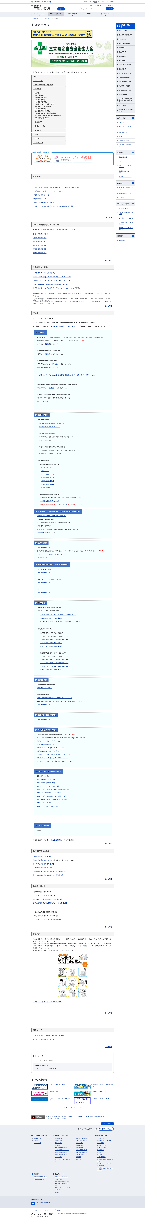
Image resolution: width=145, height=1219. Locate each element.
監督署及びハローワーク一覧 (62, 1187)
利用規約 (57, 1210)
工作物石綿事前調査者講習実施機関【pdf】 (48, 875)
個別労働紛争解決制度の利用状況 (105, 1160)
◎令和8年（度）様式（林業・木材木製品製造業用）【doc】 (55, 761)
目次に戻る (108, 217)
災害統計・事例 (101, 1145)
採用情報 (120, 236)
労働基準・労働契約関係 (125, 35)
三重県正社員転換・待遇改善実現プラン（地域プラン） (126, 100)
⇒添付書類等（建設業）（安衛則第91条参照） (54, 663)
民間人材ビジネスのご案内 (126, 218)
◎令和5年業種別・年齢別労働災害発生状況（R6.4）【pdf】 (53, 284)
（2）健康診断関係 (40, 97)
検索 (110, 9)
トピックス (37, 1140)
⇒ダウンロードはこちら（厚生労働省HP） (47, 1002)
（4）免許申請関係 (40, 102)
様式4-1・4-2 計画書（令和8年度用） (48, 786)
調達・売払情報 (123, 132)
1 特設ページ (38, 81)
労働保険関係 (122, 47)
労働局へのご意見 (106, 1129)
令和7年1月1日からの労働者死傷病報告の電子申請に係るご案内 (64, 375)
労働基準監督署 (123, 157)
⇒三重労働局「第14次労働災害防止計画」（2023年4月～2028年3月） (57, 187)
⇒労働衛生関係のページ (41, 199)
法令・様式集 (122, 105)
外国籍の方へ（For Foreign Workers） (126, 223)
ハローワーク (122, 161)
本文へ (92, 5)
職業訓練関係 (122, 69)
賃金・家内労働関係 (124, 43)
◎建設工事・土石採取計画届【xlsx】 (51, 646)
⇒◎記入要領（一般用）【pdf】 (46, 744)
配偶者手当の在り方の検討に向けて (126, 228)
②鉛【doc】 (45, 471)
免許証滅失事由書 (42, 557)
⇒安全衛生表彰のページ (41, 195)
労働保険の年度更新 (124, 140)
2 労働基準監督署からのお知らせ (43, 85)
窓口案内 (36, 1174)
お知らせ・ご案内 (123, 204)
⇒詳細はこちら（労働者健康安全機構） (48, 919)
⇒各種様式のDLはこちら (44, 547)
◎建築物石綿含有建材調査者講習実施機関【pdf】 (50, 871)
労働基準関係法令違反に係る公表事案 (105, 1169)
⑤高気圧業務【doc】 (47, 481)
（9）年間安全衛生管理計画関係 (45, 113)
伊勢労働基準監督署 (39, 245)
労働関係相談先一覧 (39, 1179)
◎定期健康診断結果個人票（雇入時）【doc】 (53, 423)
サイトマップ (110, 5)
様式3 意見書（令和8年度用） (46, 783)
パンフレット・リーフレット (126, 127)
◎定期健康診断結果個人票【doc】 (49, 427)
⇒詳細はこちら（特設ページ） (45, 895)
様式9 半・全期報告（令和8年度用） (48, 806)
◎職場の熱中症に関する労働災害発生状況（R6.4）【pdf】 (53, 280)
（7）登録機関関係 (40, 109)
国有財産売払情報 (123, 208)
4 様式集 (36, 93)
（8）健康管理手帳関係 (42, 111)
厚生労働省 (111, 1)
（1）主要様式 (39, 95)
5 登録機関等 (38, 122)
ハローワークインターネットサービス (126, 166)
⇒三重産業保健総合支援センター (44, 1039)
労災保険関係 (122, 52)
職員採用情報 (122, 240)
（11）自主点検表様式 (41, 118)
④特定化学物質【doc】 (48, 477)
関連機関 (120, 153)
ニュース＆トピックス (40, 1135)
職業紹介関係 (122, 60)
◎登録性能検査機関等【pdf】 (43, 868)
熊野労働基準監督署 (39, 253)
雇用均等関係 (100, 1165)
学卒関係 (99, 1154)
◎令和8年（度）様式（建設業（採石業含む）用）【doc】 (54, 754)
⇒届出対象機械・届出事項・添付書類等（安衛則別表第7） (58, 615)
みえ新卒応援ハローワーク (126, 73)
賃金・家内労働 (101, 1147)
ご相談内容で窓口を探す (40, 1177)
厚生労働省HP (56, 840)
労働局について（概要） (61, 1177)
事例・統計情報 (102, 1135)
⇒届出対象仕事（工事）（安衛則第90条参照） (54, 659)
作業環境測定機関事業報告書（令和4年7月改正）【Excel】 (54, 698)
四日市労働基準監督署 (40, 234)
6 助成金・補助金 (39, 126)
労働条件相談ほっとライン (126, 193)
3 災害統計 (37, 89)
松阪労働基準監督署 (39, 238)
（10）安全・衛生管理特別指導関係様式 (47, 115)
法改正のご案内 (123, 30)
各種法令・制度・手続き (126, 26)
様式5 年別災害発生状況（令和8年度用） (49, 793)
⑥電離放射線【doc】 (47, 484)
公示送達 (78, 1159)
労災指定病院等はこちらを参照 (126, 171)
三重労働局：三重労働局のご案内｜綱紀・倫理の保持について (62, 1183)
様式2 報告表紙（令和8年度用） (47, 779)
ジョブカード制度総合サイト (126, 145)
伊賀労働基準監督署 (39, 249)
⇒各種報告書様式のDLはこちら (49, 501)
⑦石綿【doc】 (45, 487)
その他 (36, 138)
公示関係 (78, 1157)
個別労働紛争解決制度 (125, 90)
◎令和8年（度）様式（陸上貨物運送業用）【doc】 (52, 758)
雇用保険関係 (122, 56)
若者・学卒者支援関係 (125, 64)
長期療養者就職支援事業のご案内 (126, 213)
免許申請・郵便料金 (55, 554)
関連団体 (57, 1189)
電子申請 (47, 344)
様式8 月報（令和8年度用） (45, 803)
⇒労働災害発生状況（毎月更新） (44, 273)
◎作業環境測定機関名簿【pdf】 (44, 864)
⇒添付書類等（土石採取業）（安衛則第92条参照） (55, 666)
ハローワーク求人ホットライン (126, 188)
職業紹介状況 (100, 1150)
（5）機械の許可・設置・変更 (44, 104)
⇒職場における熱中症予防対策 (43, 202)
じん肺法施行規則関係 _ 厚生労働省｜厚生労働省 (51, 516)
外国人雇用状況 (101, 1157)
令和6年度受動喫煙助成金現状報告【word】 (48, 899)
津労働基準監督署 (39, 241)
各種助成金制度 (123, 94)
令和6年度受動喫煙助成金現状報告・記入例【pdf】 (50, 903)
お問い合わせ (100, 5)
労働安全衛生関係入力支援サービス (63, 326)
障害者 (99, 1152)
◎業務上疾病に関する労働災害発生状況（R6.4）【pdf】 (52, 277)
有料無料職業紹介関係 (125, 81)
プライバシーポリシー (46, 1210)
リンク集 (35, 1210)
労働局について (59, 1174)
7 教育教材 (37, 130)
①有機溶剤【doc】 (47, 467)
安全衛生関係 (122, 39)
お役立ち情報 (121, 118)
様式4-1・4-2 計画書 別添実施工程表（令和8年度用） (54, 789)
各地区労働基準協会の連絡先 (43, 860)
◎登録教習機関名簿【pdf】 (42, 856)
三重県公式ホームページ (125, 177)
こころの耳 (121, 197)
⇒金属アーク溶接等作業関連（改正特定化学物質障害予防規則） (55, 206)
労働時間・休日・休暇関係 (104, 1140)
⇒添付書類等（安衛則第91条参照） (51, 643)
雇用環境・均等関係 (124, 86)
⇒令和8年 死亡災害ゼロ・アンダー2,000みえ (48, 191)
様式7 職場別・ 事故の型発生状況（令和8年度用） (52, 799)
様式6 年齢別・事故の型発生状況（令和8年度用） (52, 796)
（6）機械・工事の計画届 (42, 106)
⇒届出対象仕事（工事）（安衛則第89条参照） (54, 639)
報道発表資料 (37, 1138)
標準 (95, 1)
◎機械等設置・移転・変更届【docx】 (51, 618)
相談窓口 (120, 183)
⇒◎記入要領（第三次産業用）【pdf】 (48, 751)
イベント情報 (37, 1143)
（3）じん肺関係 (39, 100)
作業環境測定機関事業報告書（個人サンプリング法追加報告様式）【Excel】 (60, 701)
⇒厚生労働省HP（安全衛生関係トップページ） (49, 1035)
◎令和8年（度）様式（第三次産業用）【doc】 (51, 748)
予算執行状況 (100, 1138)
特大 (103, 1)
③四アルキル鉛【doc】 (48, 474)
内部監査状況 (58, 1179)
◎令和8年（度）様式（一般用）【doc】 (49, 741)
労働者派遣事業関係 (124, 77)
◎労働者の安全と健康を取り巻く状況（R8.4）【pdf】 (51, 288)
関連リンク (38, 143)
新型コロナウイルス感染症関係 (126, 110)
